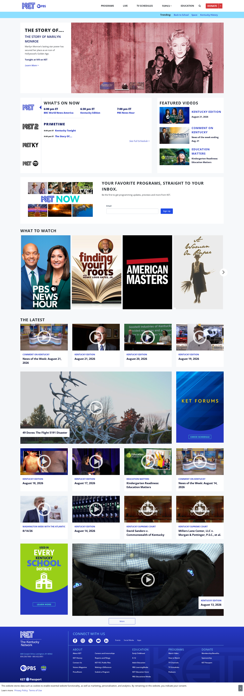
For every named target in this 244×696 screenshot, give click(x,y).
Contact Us (77, 663)
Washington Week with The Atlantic (44, 526)
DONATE (212, 5)
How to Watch (174, 658)
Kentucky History (209, 14)
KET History (77, 658)
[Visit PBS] (41, 6)
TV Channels (173, 663)
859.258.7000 (25, 656)
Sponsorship (207, 658)
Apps (139, 640)
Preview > (30, 64)
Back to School (181, 14)
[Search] (199, 6)
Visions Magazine (80, 667)
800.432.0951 (38, 656)
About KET (77, 653)
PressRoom (77, 672)
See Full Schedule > (139, 141)
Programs (107, 5)
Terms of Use (35, 690)
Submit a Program (102, 672)
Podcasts (172, 672)
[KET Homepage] (28, 6)
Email (109, 206)
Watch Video (173, 653)
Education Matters (138, 479)
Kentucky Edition (85, 354)
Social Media (129, 640)
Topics (166, 5)
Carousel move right (224, 272)
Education (187, 5)
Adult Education (138, 663)
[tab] (28, 107)
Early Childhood (138, 653)
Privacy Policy (21, 690)
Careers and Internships (105, 653)
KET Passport (207, 663)
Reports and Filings (102, 658)
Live (125, 5)
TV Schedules (145, 5)
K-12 (134, 658)
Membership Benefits (210, 653)
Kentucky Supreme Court (141, 526)
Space (194, 14)
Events (117, 640)
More (122, 621)
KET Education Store (140, 672)
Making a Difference (103, 667)
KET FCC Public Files (103, 663)
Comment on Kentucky (36, 354)
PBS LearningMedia (140, 667)
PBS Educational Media (141, 677)
